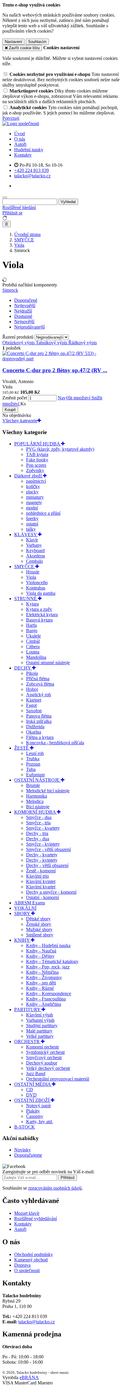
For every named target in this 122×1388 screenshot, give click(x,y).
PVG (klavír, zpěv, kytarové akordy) (60, 449)
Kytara (32, 603)
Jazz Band (35, 1073)
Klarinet (33, 699)
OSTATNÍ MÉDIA (33, 1084)
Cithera (33, 646)
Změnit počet (14, 397)
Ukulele (33, 635)
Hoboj (32, 689)
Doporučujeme (28, 1155)
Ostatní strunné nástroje (48, 662)
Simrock (10, 290)
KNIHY (22, 940)
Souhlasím (37, 41)
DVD (31, 1094)
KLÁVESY (26, 534)
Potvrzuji (10, 118)
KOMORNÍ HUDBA (35, 812)
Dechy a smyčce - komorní (51, 892)
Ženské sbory (38, 924)
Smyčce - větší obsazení (48, 849)
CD (29, 1089)
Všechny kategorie (19, 420)
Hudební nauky (28, 149)
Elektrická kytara (42, 614)
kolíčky (33, 486)
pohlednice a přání (43, 513)
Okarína (33, 731)
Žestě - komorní (41, 870)
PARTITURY (27, 1009)
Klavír (32, 539)
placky (32, 491)
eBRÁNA (29, 1377)
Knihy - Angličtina (43, 1004)
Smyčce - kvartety (43, 828)
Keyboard (35, 550)
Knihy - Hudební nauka (48, 945)
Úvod (19, 133)
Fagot (31, 705)
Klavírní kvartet (40, 886)
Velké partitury (40, 1036)
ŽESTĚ (22, 747)
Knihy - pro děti (41, 982)
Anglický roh (38, 694)
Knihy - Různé (40, 988)
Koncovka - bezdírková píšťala (55, 742)
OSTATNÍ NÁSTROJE (37, 780)
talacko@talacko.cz (36, 1321)
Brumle (33, 785)
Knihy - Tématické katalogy (52, 961)
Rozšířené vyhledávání (35, 1218)
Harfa (31, 625)
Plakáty (33, 1110)
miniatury (35, 497)
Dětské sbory (38, 918)
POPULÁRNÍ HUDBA (37, 443)
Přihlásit (68, 1177)
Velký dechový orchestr (48, 1068)
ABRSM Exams (29, 902)
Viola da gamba (40, 593)
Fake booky (37, 459)
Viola (31, 577)
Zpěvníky (35, 470)
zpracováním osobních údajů (55, 1188)
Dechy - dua (37, 838)
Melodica (35, 801)
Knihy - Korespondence (48, 993)
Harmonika (36, 796)
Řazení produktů (18, 337)
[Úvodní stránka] (20, 123)
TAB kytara (37, 454)
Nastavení (13, 41)
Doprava (22, 1265)
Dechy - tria (37, 833)
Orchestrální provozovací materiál (57, 1078)
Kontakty (23, 154)
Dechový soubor (41, 1062)
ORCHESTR (27, 1041)
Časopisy (34, 1116)
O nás (19, 138)
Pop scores (36, 465)
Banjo (31, 630)
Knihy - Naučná (41, 950)
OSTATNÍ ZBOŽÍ (32, 1100)
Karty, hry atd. (39, 1121)
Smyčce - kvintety (43, 844)
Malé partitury (39, 1030)
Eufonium (35, 774)
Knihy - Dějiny (40, 956)
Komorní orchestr (42, 1046)
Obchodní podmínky (33, 1254)
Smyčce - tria (38, 822)
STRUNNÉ (26, 598)
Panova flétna (39, 715)
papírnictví (36, 481)
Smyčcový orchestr (44, 1057)
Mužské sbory (39, 929)
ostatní (32, 523)
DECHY (23, 667)
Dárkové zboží (28, 475)
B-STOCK (24, 1126)
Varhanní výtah (40, 1020)
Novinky (22, 1149)
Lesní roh (35, 753)
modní (32, 507)
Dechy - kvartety (41, 854)
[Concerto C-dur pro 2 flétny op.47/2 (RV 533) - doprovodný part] (61, 358)
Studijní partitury (41, 1025)
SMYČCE (24, 566)
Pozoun (33, 763)
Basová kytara (39, 619)
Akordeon (35, 555)
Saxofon (34, 710)
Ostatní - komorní (42, 897)
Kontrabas (35, 587)
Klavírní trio (37, 876)
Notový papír (38, 1105)
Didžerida (35, 726)
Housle (32, 571)
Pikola (32, 673)
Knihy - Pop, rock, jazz (48, 966)
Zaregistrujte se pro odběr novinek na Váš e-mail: (48, 1171)
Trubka (32, 758)
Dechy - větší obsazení (47, 865)
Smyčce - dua (39, 817)
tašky (31, 529)
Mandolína (36, 657)
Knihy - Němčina (42, 972)
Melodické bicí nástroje (48, 790)
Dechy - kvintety (41, 860)
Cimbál (33, 641)
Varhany (34, 545)
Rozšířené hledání (19, 207)
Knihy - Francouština (46, 998)
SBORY (22, 913)
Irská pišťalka (39, 721)
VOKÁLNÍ (25, 908)
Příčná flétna (37, 678)
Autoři (20, 144)
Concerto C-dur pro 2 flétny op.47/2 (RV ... (54, 370)
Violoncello (37, 582)
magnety (34, 502)
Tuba (31, 769)
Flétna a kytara (40, 737)
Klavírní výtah (39, 1014)
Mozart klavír (26, 1213)
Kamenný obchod (31, 1259)
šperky (32, 518)
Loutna (32, 651)
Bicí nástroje (37, 806)
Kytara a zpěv (39, 609)
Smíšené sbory (39, 934)
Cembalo (34, 561)
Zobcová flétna (40, 683)
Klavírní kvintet (40, 881)
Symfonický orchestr (45, 1052)
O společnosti (27, 1270)
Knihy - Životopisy (44, 977)
